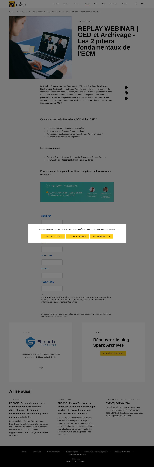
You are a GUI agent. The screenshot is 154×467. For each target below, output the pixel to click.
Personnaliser (102, 236)
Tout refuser (77, 236)
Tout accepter (52, 236)
